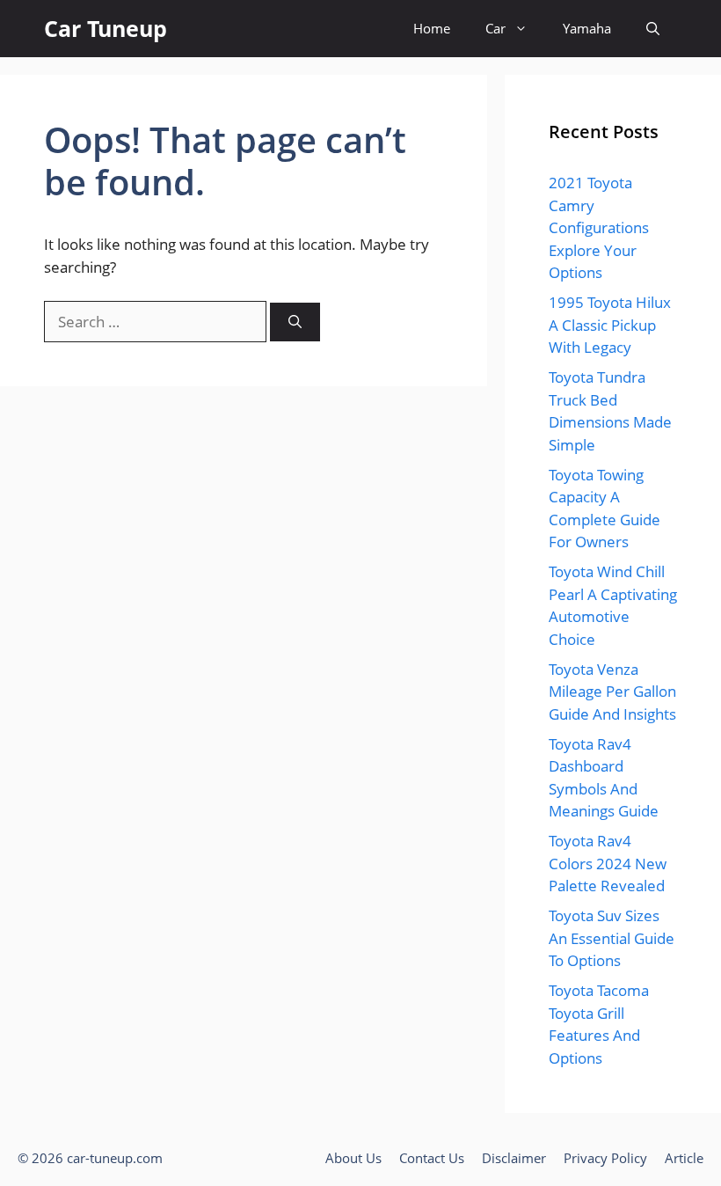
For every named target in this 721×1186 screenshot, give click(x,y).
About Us (353, 1158)
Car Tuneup (105, 28)
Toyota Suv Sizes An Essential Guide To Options (611, 937)
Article (684, 1158)
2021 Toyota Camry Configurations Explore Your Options (599, 227)
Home (431, 28)
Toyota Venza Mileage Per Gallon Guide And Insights (612, 691)
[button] (653, 28)
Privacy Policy (605, 1158)
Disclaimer (514, 1158)
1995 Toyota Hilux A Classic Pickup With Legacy (610, 324)
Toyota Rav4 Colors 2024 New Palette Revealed (607, 863)
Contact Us (431, 1158)
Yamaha (587, 28)
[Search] (295, 322)
